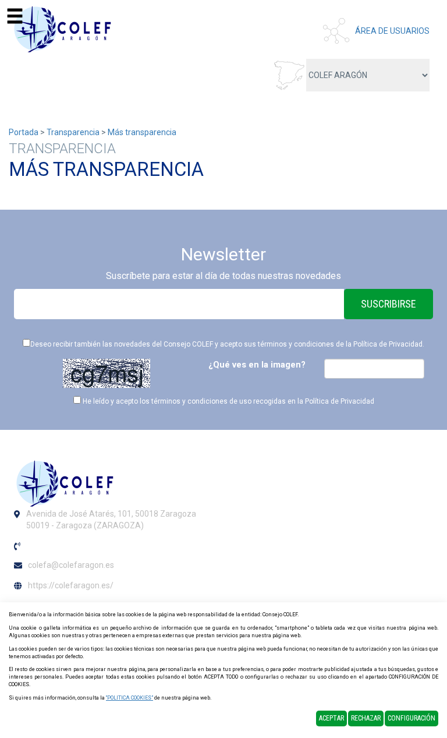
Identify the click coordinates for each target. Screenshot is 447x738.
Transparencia (73, 132)
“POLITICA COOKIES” (129, 698)
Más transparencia (142, 132)
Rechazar (366, 718)
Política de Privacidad (388, 344)
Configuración (411, 718)
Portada (23, 132)
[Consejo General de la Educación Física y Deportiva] (64, 29)
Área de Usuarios (392, 31)
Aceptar (331, 718)
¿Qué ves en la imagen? (257, 364)
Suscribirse (388, 304)
